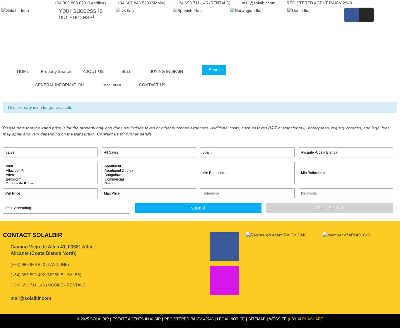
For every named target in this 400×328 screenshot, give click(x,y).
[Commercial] (149, 179)
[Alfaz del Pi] (50, 171)
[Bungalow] (149, 175)
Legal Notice (231, 319)
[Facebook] (351, 15)
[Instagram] (366, 15)
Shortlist (216, 69)
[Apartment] (149, 166)
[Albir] (50, 166)
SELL (126, 71)
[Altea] (50, 175)
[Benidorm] (50, 179)
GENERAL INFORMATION (59, 85)
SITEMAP (257, 319)
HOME (23, 71)
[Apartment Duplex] (149, 171)
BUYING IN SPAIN (166, 71)
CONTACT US (152, 85)
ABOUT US (93, 71)
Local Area (111, 85)
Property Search (56, 71)
